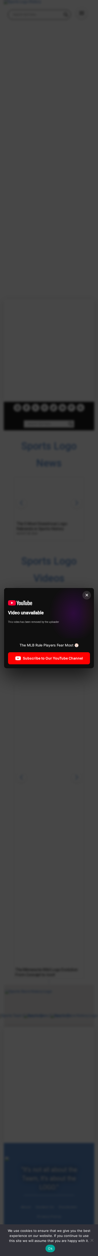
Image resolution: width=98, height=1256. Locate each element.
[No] (91, 1240)
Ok (50, 1248)
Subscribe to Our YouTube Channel (53, 658)
